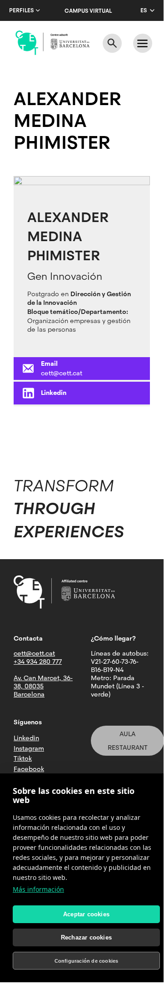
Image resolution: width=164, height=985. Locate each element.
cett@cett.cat (61, 373)
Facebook (29, 769)
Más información (38, 889)
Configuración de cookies (87, 961)
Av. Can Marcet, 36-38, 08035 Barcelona (43, 686)
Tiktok (23, 758)
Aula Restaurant (128, 741)
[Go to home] (52, 43)
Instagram (29, 748)
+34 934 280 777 (38, 661)
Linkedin (53, 393)
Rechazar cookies (86, 937)
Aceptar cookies (86, 914)
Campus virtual (88, 11)
